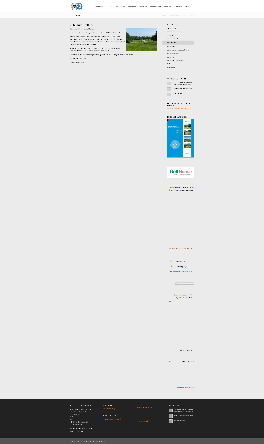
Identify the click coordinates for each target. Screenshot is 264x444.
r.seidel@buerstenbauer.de (183, 272)
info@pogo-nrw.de (76, 431)
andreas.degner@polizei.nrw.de (81, 428)
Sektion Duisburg (172, 25)
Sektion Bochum (172, 28)
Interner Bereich (142, 421)
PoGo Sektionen (180, 15)
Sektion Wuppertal (173, 53)
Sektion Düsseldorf (173, 32)
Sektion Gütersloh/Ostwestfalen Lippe (179, 50)
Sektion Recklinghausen (174, 39)
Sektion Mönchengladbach (175, 60)
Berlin (169, 64)
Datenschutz (104, 441)
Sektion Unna (75, 15)
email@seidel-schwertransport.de (189, 387)
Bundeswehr (171, 67)
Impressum (96, 441)
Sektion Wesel (171, 35)
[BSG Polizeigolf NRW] (77, 6)
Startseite (172, 15)
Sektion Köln (171, 57)
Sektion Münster (172, 46)
